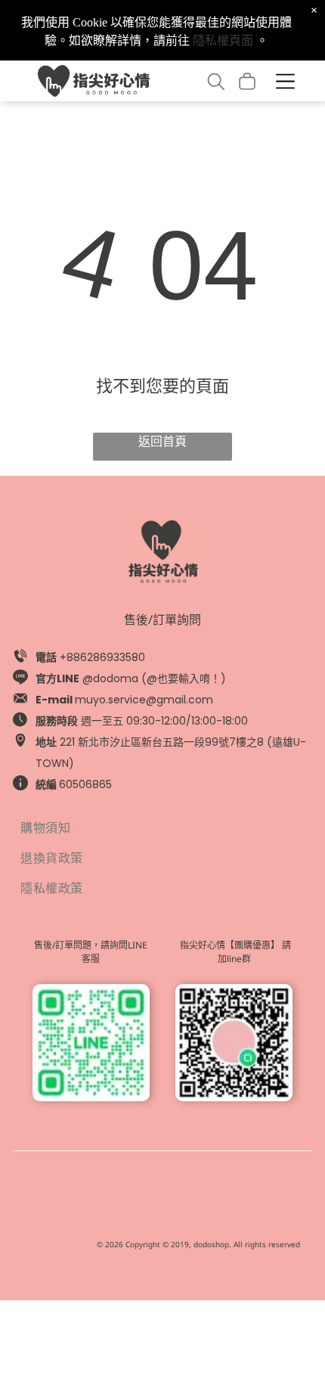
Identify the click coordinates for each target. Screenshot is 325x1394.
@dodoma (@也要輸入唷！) (154, 678)
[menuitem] (162, 827)
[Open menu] (285, 81)
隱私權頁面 (223, 40)
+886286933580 (102, 657)
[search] (216, 83)
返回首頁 (162, 441)
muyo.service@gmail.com (144, 699)
